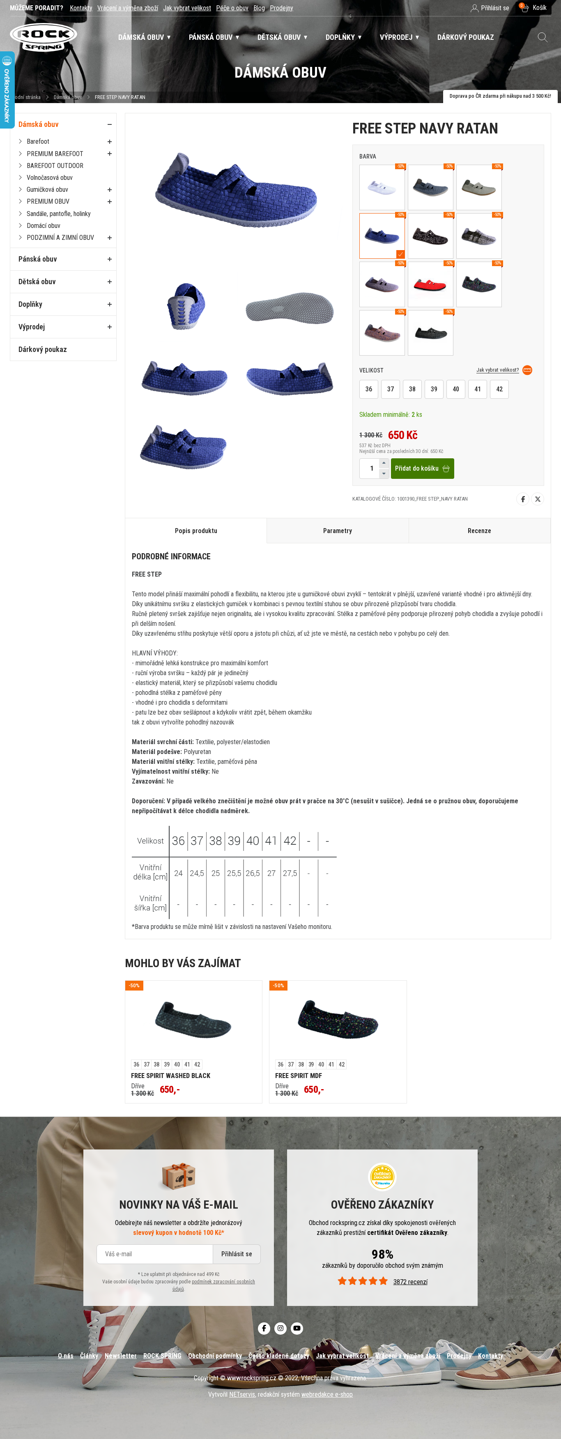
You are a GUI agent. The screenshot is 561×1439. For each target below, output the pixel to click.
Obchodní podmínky (215, 1356)
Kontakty (81, 8)
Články (89, 1356)
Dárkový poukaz (42, 349)
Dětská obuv (37, 281)
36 (369, 389)
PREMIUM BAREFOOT (55, 154)
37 (390, 389)
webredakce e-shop (327, 1394)
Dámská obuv (68, 97)
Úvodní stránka (25, 97)
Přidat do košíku (417, 468)
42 (499, 389)
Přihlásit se (236, 1254)
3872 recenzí (410, 1282)
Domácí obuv (43, 226)
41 (477, 389)
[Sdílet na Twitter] (537, 499)
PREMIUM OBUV (48, 201)
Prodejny (281, 8)
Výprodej (31, 326)
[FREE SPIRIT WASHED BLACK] (194, 1020)
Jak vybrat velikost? (497, 370)
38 (412, 389)
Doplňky (30, 304)
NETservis (242, 1394)
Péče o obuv (232, 8)
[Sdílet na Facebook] (522, 499)
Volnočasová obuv (50, 178)
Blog (259, 8)
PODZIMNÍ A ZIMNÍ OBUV (60, 237)
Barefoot (38, 141)
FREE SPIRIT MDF (298, 1076)
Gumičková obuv (47, 189)
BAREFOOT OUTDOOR (55, 166)
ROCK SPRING (162, 1356)
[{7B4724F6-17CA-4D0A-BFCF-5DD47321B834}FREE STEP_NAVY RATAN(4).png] (184, 377)
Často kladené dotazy (278, 1356)
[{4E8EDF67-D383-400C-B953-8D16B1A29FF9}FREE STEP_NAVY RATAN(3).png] (290, 307)
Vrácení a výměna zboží (127, 8)
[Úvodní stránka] (43, 37)
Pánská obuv (37, 259)
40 (456, 389)
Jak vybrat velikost (187, 8)
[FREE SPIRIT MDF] (338, 1020)
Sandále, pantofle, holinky (59, 214)
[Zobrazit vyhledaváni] (543, 37)
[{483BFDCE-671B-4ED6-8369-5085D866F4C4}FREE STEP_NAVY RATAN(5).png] (290, 377)
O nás (66, 1356)
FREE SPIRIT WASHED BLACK (170, 1076)
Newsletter (121, 1356)
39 (434, 389)
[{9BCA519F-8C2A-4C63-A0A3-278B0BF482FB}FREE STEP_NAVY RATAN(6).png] (184, 447)
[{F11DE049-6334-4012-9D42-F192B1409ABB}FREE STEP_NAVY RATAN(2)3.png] (184, 307)
